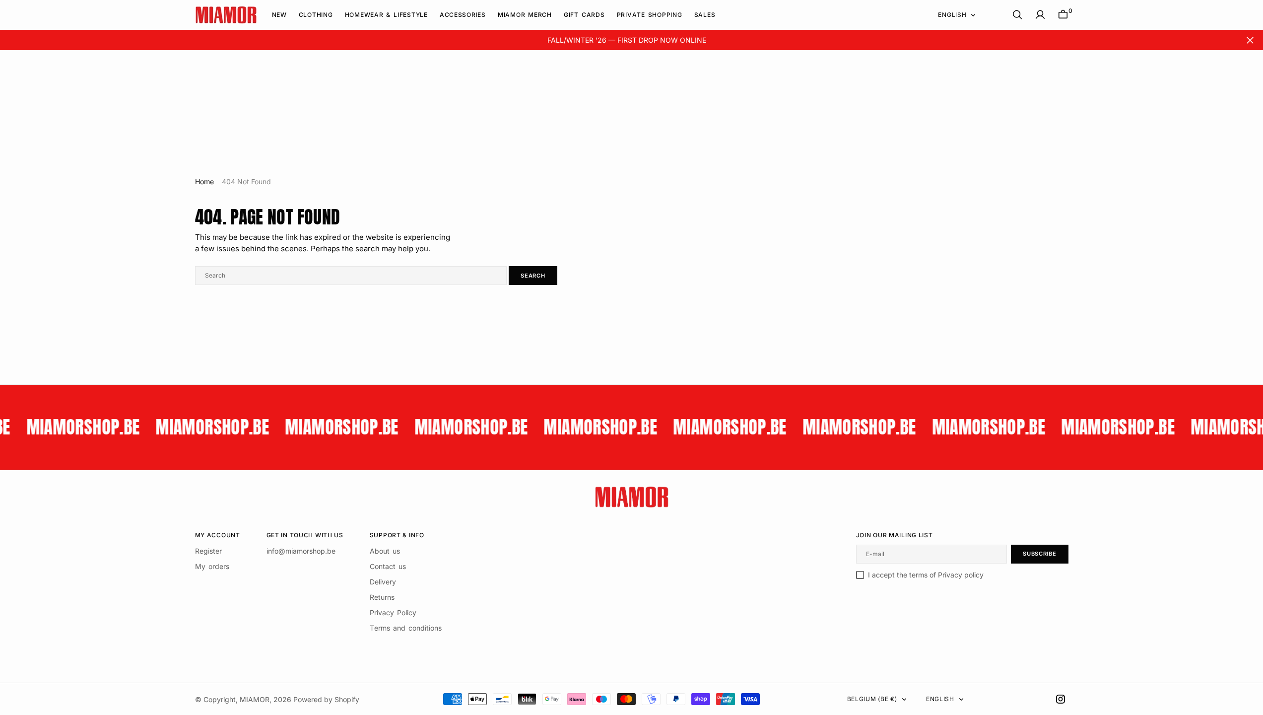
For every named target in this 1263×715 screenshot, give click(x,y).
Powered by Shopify (326, 699)
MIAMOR (254, 699)
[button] (1040, 14)
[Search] (1017, 14)
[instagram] (1060, 699)
